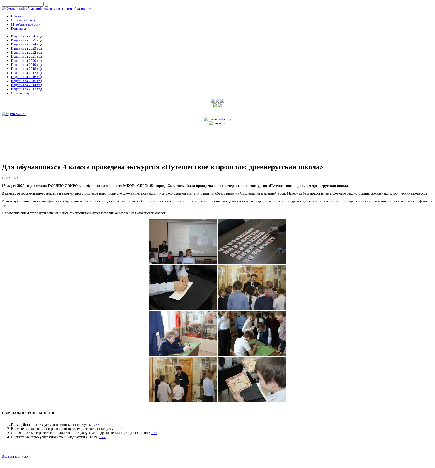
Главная (17, 16)
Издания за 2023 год (26, 48)
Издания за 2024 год (26, 44)
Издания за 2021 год (26, 56)
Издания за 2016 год (26, 77)
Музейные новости (26, 24)
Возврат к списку (15, 456)
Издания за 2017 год (26, 73)
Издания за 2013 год (26, 89)
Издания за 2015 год (26, 81)
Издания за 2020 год (26, 60)
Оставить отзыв (23, 20)
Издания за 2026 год (26, 36)
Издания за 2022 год (26, 52)
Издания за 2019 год (26, 65)
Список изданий (23, 93)
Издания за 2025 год (26, 40)
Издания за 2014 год (26, 85)
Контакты (18, 28)
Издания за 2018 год (26, 69)
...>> (95, 425)
